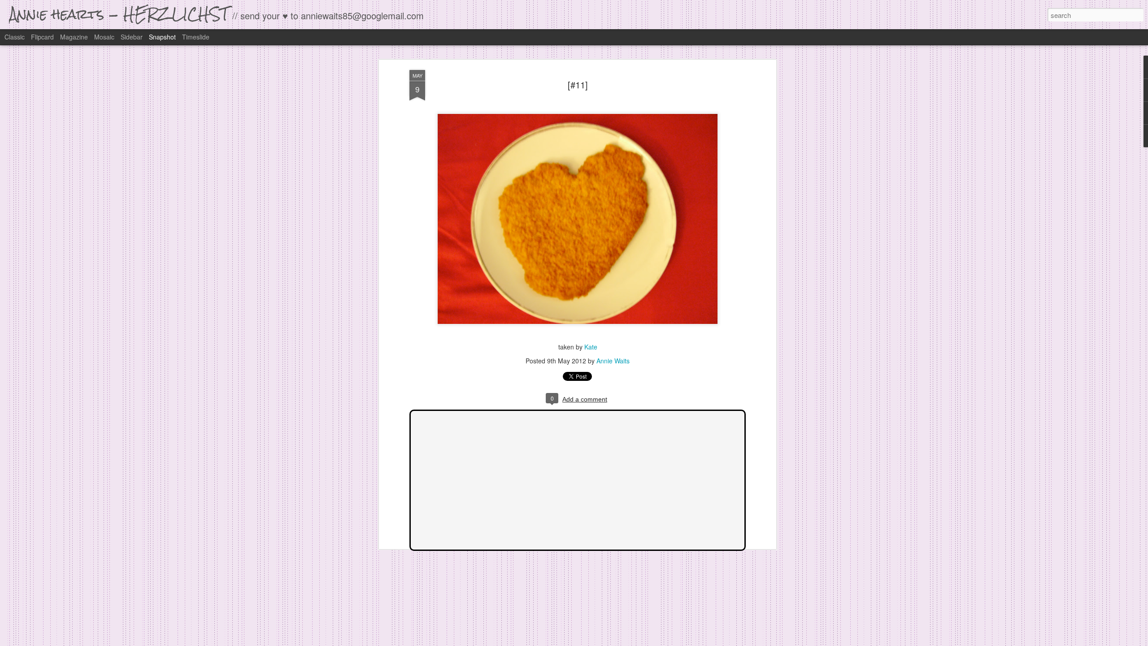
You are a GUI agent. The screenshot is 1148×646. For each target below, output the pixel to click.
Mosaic (104, 36)
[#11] (578, 84)
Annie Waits (613, 360)
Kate (590, 346)
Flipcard (42, 36)
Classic (14, 36)
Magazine (74, 36)
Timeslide (195, 36)
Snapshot (162, 36)
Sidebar (132, 36)
